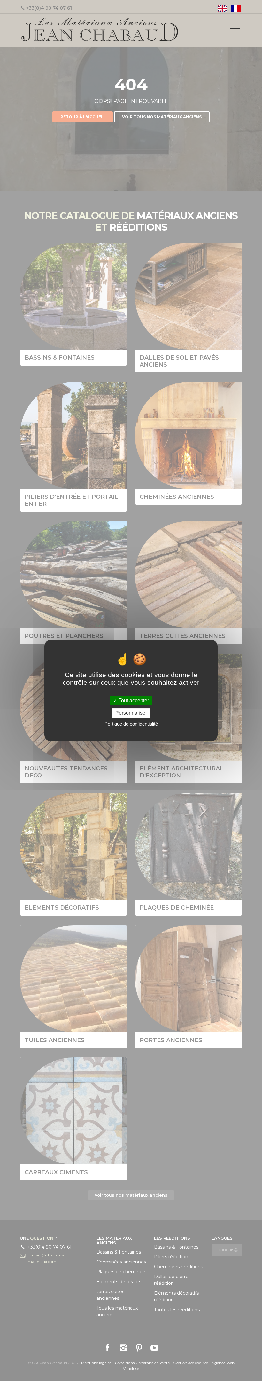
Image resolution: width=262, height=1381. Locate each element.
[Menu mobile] (235, 26)
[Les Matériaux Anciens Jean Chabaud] (100, 29)
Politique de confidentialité (131, 723)
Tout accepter (133, 700)
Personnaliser (131, 713)
